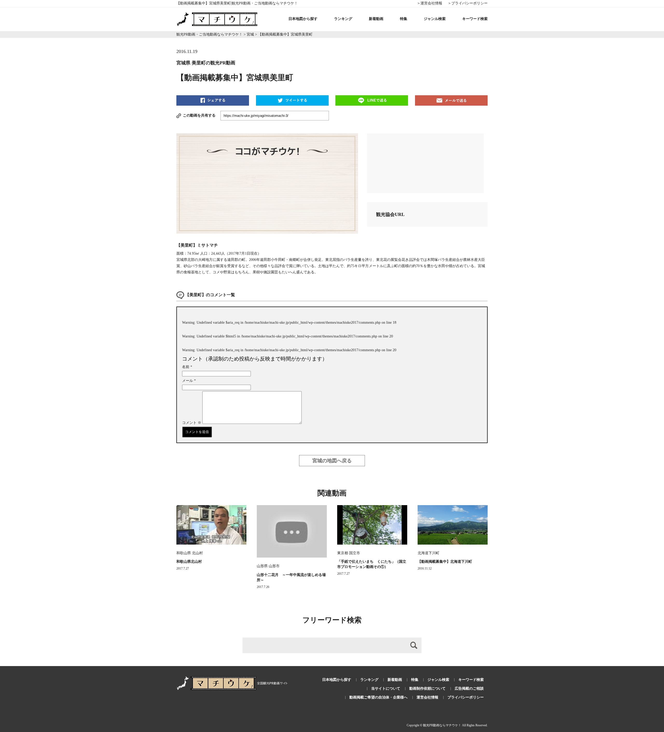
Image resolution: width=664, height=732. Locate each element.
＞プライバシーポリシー (468, 3)
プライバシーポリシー (465, 697)
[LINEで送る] (371, 100)
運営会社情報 (427, 697)
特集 (403, 19)
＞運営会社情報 (429, 3)
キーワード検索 (475, 19)
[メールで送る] (451, 100)
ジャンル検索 (435, 19)
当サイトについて (385, 688)
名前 (187, 367)
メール (189, 381)
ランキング (343, 19)
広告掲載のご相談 (469, 688)
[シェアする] (212, 100)
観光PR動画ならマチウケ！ (442, 725)
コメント (191, 423)
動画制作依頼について (427, 688)
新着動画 (376, 19)
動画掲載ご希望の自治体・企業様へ (378, 697)
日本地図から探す (302, 19)
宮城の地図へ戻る (332, 460)
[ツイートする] (292, 100)
